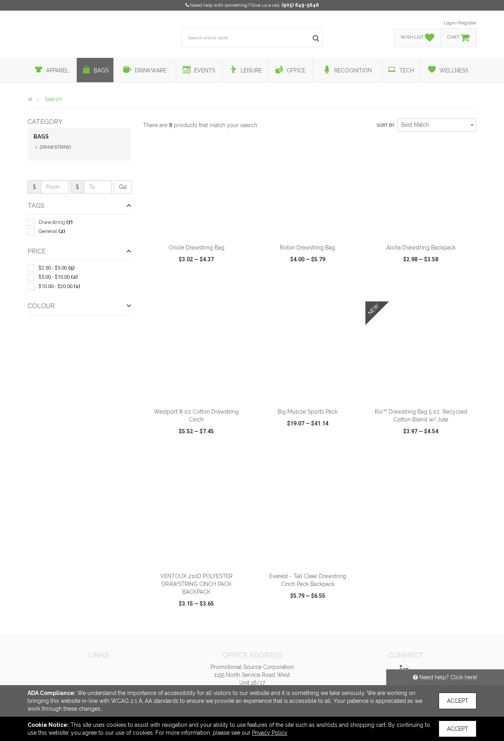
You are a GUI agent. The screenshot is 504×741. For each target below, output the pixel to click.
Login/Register (460, 23)
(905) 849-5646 (300, 5)
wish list (207, 290)
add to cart (201, 229)
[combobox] (437, 125)
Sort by (385, 125)
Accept (457, 701)
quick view (167, 290)
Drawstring (55, 147)
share (239, 290)
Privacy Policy (269, 733)
